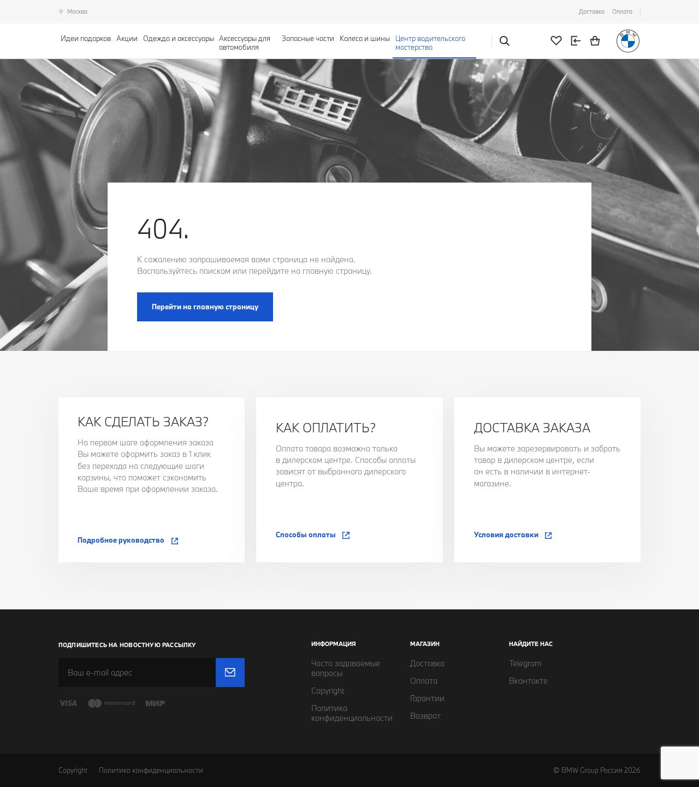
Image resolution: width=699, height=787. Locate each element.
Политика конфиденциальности (151, 770)
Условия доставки (506, 534)
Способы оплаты (306, 534)
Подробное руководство (121, 540)
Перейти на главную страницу (205, 306)
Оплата (622, 11)
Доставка (592, 11)
